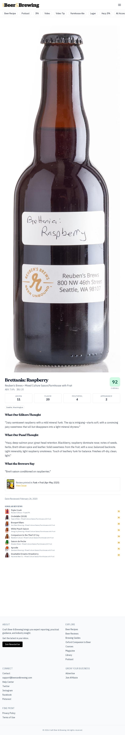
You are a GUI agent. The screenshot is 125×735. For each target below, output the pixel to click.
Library (69, 655)
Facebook (7, 694)
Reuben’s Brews (14, 385)
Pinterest (6, 699)
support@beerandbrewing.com (17, 677)
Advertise (70, 673)
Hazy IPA (106, 13)
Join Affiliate (72, 677)
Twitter (6, 686)
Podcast (26, 13)
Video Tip (60, 13)
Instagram (7, 690)
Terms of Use (8, 717)
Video (47, 13)
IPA (37, 13)
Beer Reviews (72, 633)
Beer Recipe (10, 13)
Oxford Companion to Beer (78, 642)
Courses (69, 646)
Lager (93, 13)
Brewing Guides (73, 638)
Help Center (8, 682)
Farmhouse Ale (77, 13)
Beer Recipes (72, 629)
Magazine (70, 650)
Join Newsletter (12, 644)
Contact (6, 673)
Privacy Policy (8, 713)
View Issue (21, 485)
